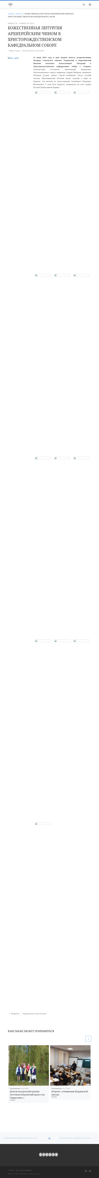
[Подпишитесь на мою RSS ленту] (86, 1171)
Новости (19, 14)
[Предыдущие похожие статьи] (82, 1039)
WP (18, 1174)
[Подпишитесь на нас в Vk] (90, 1171)
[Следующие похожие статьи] (88, 1039)
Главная (11, 14)
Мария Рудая (14, 51)
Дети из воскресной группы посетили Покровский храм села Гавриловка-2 (27, 1094)
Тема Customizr (35, 1174)
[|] (10, 4)
